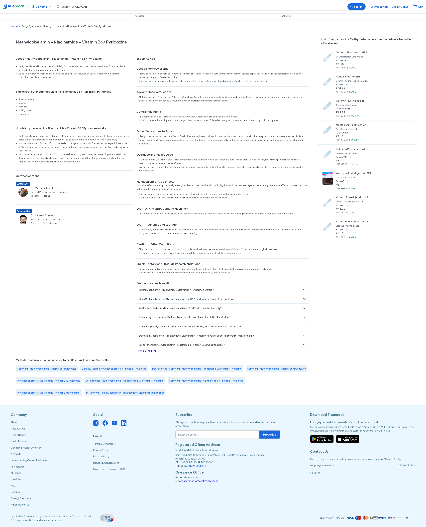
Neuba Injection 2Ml (348, 76)
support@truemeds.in (322, 465)
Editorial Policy (101, 456)
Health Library (18, 441)
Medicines (139, 16)
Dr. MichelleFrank (42, 188)
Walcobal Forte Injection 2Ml (353, 173)
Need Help (16, 479)
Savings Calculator (21, 498)
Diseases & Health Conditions (27, 447)
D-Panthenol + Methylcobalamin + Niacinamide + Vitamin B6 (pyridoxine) (125, 392)
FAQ (13, 485)
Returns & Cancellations (106, 462)
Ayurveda (16, 453)
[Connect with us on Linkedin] (123, 423)
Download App (379, 6)
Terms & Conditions (146, 351)
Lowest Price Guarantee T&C (109, 469)
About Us (16, 422)
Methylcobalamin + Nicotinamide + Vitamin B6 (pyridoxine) (48, 392)
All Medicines (17, 466)
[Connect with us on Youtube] (114, 423)
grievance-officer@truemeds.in (200, 480)
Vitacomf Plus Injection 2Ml (352, 221)
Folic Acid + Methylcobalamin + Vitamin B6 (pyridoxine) (46, 368)
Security (15, 491)
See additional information (46, 520)
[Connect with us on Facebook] (105, 423)
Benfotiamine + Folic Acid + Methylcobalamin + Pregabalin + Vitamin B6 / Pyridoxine (196, 368)
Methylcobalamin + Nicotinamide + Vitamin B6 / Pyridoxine (48, 380)
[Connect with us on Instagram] (96, 423)
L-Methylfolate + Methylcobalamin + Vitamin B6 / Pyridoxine (114, 368)
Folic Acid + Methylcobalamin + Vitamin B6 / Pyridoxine (276, 368)
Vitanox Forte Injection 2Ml (352, 197)
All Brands (16, 472)
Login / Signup (400, 6)
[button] (222, 289)
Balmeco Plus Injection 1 (350, 148)
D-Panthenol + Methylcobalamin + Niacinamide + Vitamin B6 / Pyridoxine (124, 380)
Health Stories (18, 434)
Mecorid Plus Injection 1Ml (351, 52)
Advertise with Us (20, 504)
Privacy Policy (100, 450)
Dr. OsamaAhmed (42, 215)
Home (14, 26)
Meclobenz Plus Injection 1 (351, 124)
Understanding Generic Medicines (29, 460)
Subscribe (269, 434)
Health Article (18, 428)
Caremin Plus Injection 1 (350, 100)
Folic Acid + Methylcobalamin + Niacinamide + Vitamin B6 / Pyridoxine (206, 380)
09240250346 (197, 465)
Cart (420, 6)
